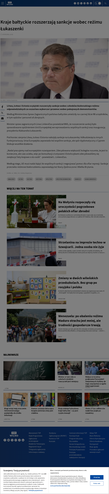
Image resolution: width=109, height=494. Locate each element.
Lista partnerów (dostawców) (60, 486)
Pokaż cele (96, 483)
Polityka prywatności (36, 490)
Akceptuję (97, 477)
